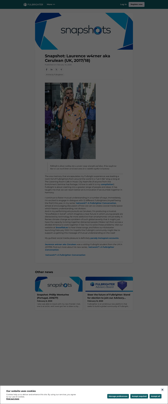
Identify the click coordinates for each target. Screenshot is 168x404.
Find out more (12, 399)
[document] (84, 395)
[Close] (162, 389)
